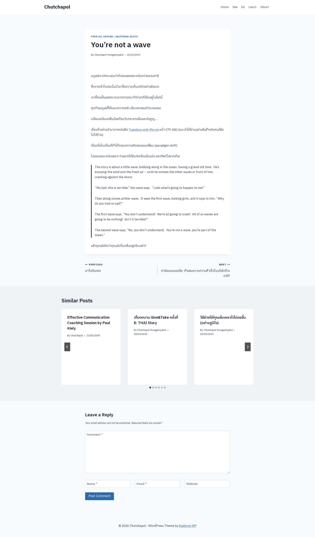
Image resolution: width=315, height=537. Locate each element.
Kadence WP (188, 525)
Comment (95, 435)
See (235, 7)
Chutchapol (77, 336)
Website (192, 484)
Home (225, 7)
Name (92, 484)
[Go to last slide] (67, 347)
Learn (252, 7)
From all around (102, 36)
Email (142, 484)
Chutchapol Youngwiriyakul (108, 55)
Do (243, 7)
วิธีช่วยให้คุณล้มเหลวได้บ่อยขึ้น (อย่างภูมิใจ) (223, 320)
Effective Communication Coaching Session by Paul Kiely (88, 323)
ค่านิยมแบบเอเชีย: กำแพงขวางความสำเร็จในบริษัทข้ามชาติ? (195, 271)
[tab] (150, 387)
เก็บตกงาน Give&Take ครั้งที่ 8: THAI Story (156, 320)
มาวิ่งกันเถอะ (94, 268)
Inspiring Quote (126, 36)
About (264, 7)
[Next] (248, 347)
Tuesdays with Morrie (144, 129)
